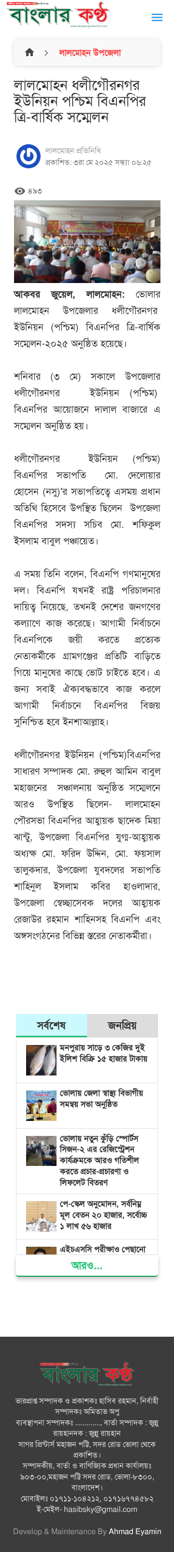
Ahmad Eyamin (135, 1532)
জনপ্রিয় (122, 1025)
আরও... (87, 1265)
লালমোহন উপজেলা (89, 52)
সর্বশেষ (51, 1025)
